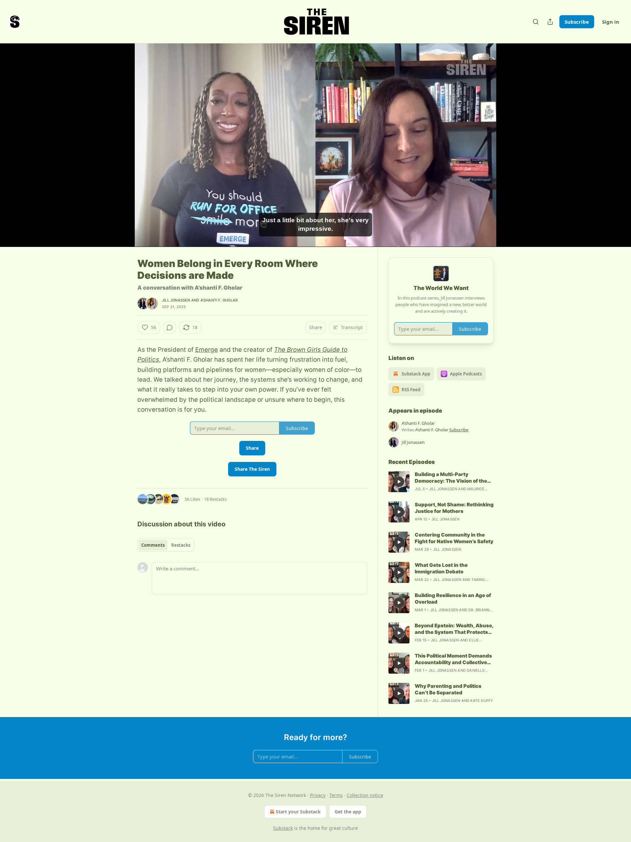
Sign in (610, 21)
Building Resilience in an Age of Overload (453, 598)
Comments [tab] (153, 545)
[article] (441, 482)
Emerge (206, 349)
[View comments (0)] (510, 145)
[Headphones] (121, 152)
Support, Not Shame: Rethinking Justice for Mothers (454, 507)
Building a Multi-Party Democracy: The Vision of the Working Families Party (451, 477)
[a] (399, 481)
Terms (336, 795)
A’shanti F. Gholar (219, 300)
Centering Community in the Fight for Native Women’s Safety (454, 538)
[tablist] (165, 545)
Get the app (348, 811)
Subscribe (577, 21)
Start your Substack (298, 811)
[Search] (535, 21)
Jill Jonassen (176, 300)
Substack (283, 828)
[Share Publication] (550, 21)
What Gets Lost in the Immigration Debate (441, 568)
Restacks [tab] (180, 545)
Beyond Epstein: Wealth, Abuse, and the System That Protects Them (454, 629)
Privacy (317, 795)
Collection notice (365, 795)
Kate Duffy (481, 700)
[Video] (121, 137)
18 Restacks (215, 499)
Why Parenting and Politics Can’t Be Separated (448, 689)
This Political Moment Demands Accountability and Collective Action (453, 659)
